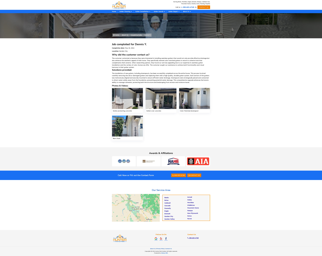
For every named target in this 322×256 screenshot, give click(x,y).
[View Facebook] (166, 238)
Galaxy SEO (164, 253)
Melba (189, 200)
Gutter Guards (158, 11)
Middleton (191, 205)
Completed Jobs (136, 35)
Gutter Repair (173, 11)
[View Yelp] (161, 238)
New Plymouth (192, 213)
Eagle (166, 211)
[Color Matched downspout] (194, 98)
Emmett (167, 214)
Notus (189, 216)
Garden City (168, 216)
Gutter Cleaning (124, 11)
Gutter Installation (142, 11)
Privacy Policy (160, 248)
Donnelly (167, 208)
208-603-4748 (188, 7)
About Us (186, 11)
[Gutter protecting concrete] (127, 98)
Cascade (167, 206)
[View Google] (156, 238)
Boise (166, 200)
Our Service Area (161, 190)
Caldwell (167, 203)
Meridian (190, 202)
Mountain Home (193, 208)
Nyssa (189, 219)
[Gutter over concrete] (161, 98)
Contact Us (203, 7)
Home (114, 11)
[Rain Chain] (127, 126)
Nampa (190, 211)
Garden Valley (169, 219)
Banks (166, 198)
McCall (189, 197)
